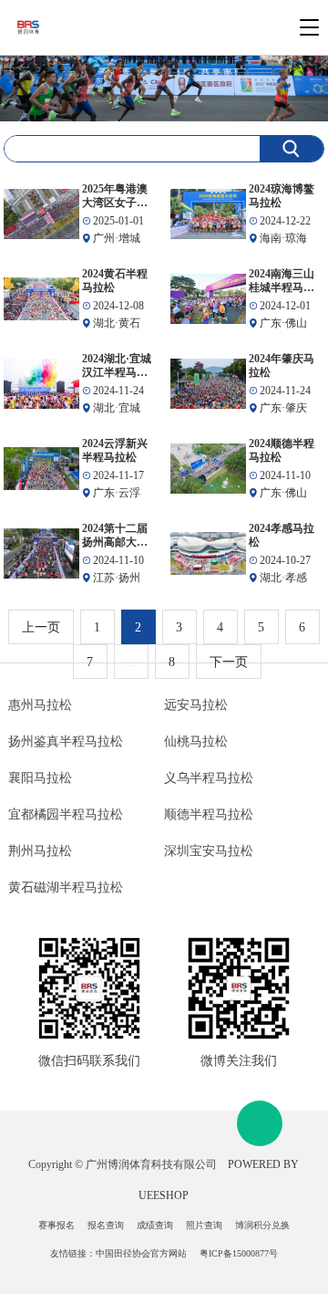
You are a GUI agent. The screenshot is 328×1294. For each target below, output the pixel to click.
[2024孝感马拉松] (208, 553)
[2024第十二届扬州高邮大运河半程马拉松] (41, 553)
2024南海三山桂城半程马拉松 (281, 281)
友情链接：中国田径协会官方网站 (118, 1253)
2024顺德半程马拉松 (281, 450)
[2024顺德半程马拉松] (208, 468)
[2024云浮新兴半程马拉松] (41, 468)
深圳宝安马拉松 (208, 851)
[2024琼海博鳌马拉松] (208, 214)
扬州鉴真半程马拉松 (65, 741)
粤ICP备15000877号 (239, 1253)
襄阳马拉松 (40, 778)
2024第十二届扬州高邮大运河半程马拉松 (115, 535)
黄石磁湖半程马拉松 (65, 887)
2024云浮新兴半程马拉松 (115, 450)
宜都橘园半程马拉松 (65, 814)
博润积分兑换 (262, 1225)
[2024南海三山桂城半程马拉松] (208, 299)
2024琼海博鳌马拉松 (281, 196)
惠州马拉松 (40, 705)
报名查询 (105, 1225)
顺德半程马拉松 (208, 814)
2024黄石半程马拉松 (115, 280)
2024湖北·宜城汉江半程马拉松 (116, 366)
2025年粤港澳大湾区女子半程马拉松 (115, 196)
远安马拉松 (196, 705)
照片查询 (204, 1225)
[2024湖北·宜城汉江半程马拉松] (41, 384)
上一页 (41, 627)
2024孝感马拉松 (281, 535)
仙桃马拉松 (196, 741)
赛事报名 (56, 1225)
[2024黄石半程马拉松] (41, 299)
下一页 (229, 662)
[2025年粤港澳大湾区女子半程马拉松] (41, 214)
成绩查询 (155, 1225)
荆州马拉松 (40, 851)
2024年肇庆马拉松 (281, 365)
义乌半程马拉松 (208, 778)
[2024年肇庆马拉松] (208, 384)
